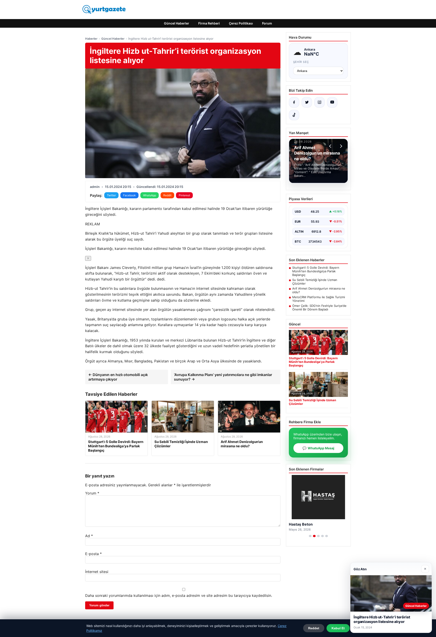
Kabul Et (338, 628)
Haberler (91, 38)
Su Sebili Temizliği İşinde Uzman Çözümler (314, 281)
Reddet (313, 628)
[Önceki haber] (331, 146)
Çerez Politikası (241, 23)
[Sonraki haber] (340, 146)
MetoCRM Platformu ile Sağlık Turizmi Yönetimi (318, 299)
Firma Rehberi (209, 23)
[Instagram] (319, 102)
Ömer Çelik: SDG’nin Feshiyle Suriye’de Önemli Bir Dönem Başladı (319, 307)
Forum (267, 23)
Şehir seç (301, 62)
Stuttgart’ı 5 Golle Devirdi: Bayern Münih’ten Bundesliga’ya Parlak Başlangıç (315, 271)
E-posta (93, 553)
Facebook (129, 195)
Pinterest (184, 195)
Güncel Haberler (176, 23)
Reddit (167, 195)
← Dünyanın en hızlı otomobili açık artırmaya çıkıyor (118, 376)
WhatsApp (149, 195)
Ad (89, 536)
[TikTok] (294, 115)
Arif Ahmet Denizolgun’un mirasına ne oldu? (318, 290)
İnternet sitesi (96, 571)
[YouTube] (332, 102)
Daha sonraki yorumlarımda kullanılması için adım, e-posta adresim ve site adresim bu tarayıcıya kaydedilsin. (178, 595)
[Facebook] (294, 102)
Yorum (92, 493)
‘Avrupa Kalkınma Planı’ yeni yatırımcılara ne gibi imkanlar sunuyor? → (223, 376)
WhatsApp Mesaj (318, 448)
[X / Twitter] (307, 102)
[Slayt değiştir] (310, 536)
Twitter (111, 195)
